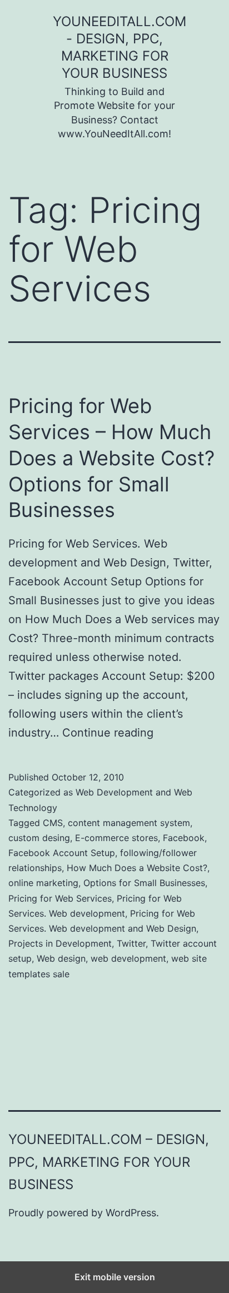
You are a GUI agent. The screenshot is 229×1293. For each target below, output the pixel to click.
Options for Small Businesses (144, 882)
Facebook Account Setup (61, 852)
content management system (129, 822)
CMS (53, 822)
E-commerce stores (116, 837)
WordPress (131, 1213)
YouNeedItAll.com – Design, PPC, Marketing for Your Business (108, 1162)
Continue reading (107, 732)
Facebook (184, 837)
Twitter (131, 943)
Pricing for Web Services (60, 898)
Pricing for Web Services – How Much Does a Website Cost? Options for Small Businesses (111, 458)
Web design (61, 958)
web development (128, 958)
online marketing (43, 882)
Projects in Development (60, 943)
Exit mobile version (114, 1276)
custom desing (39, 837)
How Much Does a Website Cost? (137, 867)
